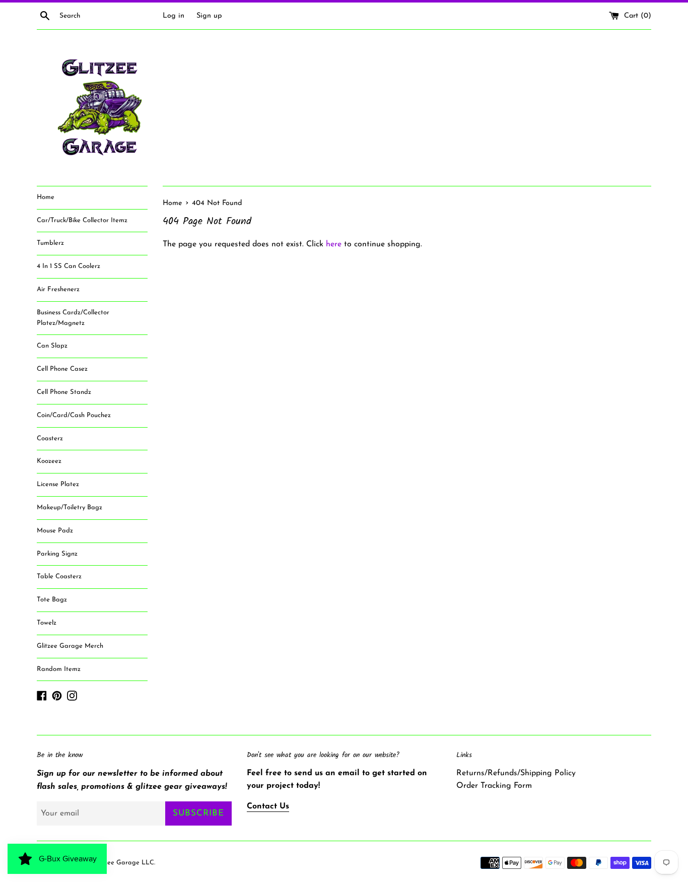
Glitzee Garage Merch (70, 646)
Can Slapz (52, 346)
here (333, 244)
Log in (173, 16)
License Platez (58, 484)
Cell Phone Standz (64, 392)
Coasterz (50, 438)
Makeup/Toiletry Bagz (69, 507)
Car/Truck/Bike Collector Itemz (82, 220)
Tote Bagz (52, 599)
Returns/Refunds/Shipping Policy (516, 773)
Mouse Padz (55, 530)
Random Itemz (59, 669)
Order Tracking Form (494, 786)
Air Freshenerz (58, 289)
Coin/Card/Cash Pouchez (74, 415)
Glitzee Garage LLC (124, 862)
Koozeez (49, 461)
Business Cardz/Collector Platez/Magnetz (73, 317)
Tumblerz (50, 243)
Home (45, 197)
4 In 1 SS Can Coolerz (68, 266)
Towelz (46, 623)
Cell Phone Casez (62, 369)
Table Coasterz (59, 576)
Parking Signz (57, 554)
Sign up (209, 16)
